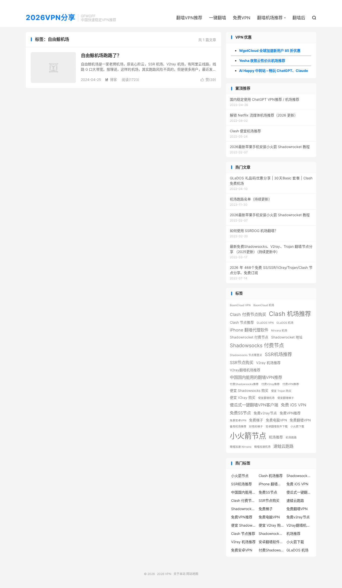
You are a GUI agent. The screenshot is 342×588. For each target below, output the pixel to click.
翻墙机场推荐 (270, 17)
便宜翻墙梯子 (285, 398)
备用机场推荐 (238, 426)
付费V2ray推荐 (270, 384)
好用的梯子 (256, 426)
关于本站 (180, 574)
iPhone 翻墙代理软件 (249, 329)
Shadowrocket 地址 (287, 337)
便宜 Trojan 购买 (281, 391)
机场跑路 (291, 437)
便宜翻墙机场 (266, 398)
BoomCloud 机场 (263, 305)
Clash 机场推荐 (290, 313)
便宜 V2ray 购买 (242, 398)
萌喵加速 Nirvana (240, 446)
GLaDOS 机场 (284, 322)
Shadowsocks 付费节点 (257, 345)
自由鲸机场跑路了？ (101, 55)
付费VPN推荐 (290, 384)
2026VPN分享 (50, 18)
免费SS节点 (240, 412)
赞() (208, 79)
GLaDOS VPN (265, 322)
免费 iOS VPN (293, 404)
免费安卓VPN (238, 420)
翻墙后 (298, 17)
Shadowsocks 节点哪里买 (246, 355)
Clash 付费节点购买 (248, 314)
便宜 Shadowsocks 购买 (249, 391)
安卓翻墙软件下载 (277, 426)
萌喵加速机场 (262, 446)
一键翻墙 (217, 17)
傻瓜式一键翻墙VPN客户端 (254, 404)
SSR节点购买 (241, 362)
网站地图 (192, 574)
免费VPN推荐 (290, 413)
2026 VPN (164, 574)
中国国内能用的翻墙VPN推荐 (256, 377)
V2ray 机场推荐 (268, 363)
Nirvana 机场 (279, 330)
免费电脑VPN (276, 420)
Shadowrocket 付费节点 (249, 337)
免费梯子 (256, 420)
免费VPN (241, 17)
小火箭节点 (248, 435)
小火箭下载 (297, 426)
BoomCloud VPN (240, 305)
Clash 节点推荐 (242, 322)
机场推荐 (276, 437)
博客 (111, 79)
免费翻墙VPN (300, 420)
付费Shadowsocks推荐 (244, 384)
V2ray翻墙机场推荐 (245, 370)
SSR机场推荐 (278, 354)
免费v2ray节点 (265, 413)
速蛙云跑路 (283, 446)
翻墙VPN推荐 (189, 17)
